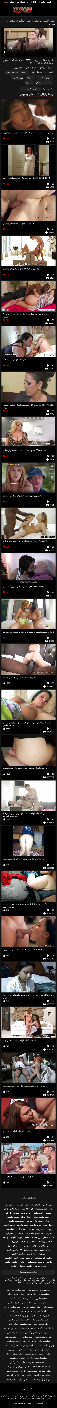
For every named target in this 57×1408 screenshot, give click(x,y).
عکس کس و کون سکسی (42, 1379)
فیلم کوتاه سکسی (10, 1345)
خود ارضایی (14, 1209)
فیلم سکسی (25, 1324)
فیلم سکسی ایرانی (12, 1307)
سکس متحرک (45, 1371)
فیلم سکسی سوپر (41, 1324)
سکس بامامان (13, 1375)
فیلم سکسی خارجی (28, 1371)
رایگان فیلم (31, 1254)
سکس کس (15, 1362)
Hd (34, 2)
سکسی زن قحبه (45, 1241)
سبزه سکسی (22, 1225)
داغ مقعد (25, 1209)
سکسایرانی (48, 1307)
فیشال (20, 1233)
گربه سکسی (38, 1213)
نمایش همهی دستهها (28, 1272)
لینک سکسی (26, 1302)
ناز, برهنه (30, 78)
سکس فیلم (13, 1324)
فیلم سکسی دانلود (28, 1294)
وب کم (5, 1237)
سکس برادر (27, 1375)
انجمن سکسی (10, 1379)
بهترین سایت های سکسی (17, 1315)
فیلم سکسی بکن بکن (16, 1290)
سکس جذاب (27, 1298)
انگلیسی (8, 1258)
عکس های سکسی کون (18, 1349)
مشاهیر (34, 1241)
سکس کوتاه (13, 1294)
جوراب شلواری (16, 1237)
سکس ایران (24, 1379)
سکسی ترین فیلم (23, 1366)
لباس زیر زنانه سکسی (35, 1262)
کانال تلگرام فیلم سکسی (19, 1320)
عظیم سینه (9, 1205)
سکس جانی (33, 1290)
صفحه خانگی (28, 1389)
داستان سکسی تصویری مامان (34, 1362)
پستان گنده (21, 1229)
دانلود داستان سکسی (43, 1337)
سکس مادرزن (41, 1298)
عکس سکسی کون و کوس (21, 1311)
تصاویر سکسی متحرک (40, 1315)
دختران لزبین (48, 1225)
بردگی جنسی (9, 1229)
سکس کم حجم (10, 1328)
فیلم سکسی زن (41, 1311)
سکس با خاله (44, 1341)
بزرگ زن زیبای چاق (41, 1221)
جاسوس (48, 1213)
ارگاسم (49, 1262)
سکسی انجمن (12, 1371)
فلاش (26, 1237)
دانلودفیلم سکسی (41, 1302)
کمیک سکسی (13, 1302)
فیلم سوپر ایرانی (27, 1345)
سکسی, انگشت (11, 1262)
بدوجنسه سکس (14, 1341)
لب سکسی (15, 1298)
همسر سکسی (13, 1217)
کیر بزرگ (29, 83)
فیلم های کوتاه (11, 1337)
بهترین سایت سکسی (45, 1345)
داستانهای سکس (28, 1198)
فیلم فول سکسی (17, 1358)
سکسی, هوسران (25, 1266)
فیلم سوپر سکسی (42, 1375)
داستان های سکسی (45, 1328)
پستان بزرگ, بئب (12, 1213)
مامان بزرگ (26, 1217)
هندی (22, 1258)
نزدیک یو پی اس (30, 1246)
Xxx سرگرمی (10, 1233)
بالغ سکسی (47, 1205)
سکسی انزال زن (18, 1254)
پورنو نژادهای (35, 1225)
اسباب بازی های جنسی (34, 1233)
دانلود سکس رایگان (14, 1354)
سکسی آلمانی (9, 1225)
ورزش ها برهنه (22, 2)
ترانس (13, 1266)
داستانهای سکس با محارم (31, 89)
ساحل (22, 1262)
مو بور (29, 1221)
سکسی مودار (48, 1237)
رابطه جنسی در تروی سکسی (16, 72)
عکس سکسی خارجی (32, 1307)
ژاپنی (6, 1209)
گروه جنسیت (36, 1237)
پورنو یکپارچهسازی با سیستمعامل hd (35, 1250)
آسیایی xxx (9, 2)
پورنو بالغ (10, 1366)
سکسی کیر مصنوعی (43, 1258)
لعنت (51, 1209)
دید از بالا (48, 1233)
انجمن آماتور (46, 2)
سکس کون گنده (29, 1341)
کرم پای (50, 1229)
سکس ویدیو (44, 1294)
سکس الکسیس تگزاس (37, 1358)
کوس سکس (44, 1332)
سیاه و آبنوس (44, 1246)
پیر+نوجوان (26, 1213)
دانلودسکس (12, 1332)
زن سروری (40, 1229)
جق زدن (31, 1229)
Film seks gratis (41, 1366)
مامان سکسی (12, 1250)
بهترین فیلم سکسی (27, 1328)
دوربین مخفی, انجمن (16, 1221)
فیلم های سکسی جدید (39, 1349)
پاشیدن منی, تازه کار (44, 83)
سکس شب (45, 1290)
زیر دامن (29, 1258)
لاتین (16, 1258)
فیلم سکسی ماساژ (40, 1320)
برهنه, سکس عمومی (41, 1217)
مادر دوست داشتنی (44, 78)
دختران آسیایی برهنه (28, 1332)
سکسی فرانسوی (14, 1246)
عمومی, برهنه (40, 1266)
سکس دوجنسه (45, 1354)
